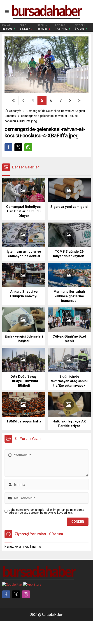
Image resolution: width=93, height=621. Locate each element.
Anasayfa (15, 111)
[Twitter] (16, 594)
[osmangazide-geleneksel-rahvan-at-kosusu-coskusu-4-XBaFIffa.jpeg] (46, 91)
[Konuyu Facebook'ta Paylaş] (8, 147)
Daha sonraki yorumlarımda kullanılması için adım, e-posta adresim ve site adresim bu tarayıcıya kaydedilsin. (46, 511)
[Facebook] (6, 594)
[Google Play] (12, 584)
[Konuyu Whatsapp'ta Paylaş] (28, 147)
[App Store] (32, 584)
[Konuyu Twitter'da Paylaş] (18, 147)
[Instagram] (26, 594)
